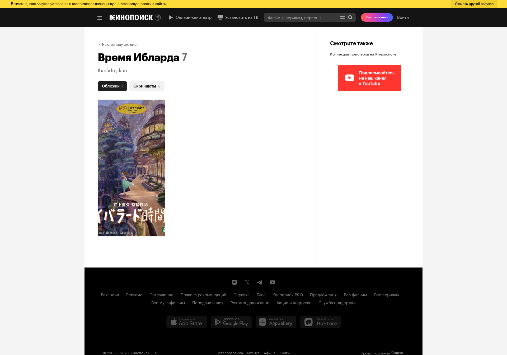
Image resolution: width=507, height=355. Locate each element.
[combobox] (300, 17)
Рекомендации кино (250, 302)
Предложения (323, 294)
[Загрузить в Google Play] (231, 322)
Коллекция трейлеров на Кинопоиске (363, 54)
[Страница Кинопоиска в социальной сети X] (247, 282)
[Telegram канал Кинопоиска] (260, 282)
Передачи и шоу (207, 302)
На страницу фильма (119, 45)
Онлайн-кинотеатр (194, 17)
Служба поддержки (337, 302)
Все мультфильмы (168, 302)
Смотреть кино (377, 17)
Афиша (269, 352)
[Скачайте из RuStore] (320, 322)
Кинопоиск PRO (288, 294)
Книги (285, 352)
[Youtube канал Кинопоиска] (272, 282)
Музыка (253, 352)
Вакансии (110, 294)
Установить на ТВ (242, 17)
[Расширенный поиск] (342, 17)
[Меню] (100, 18)
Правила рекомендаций (203, 294)
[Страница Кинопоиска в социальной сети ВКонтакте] (234, 282)
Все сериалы (386, 294)
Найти (350, 17)
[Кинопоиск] (131, 17)
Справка (241, 294)
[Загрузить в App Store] (186, 322)
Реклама (134, 294)
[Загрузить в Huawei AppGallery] (276, 322)
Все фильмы (355, 294)
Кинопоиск (140, 352)
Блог (261, 294)
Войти (403, 17)
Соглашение (161, 294)
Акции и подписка (293, 302)
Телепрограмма (230, 352)
